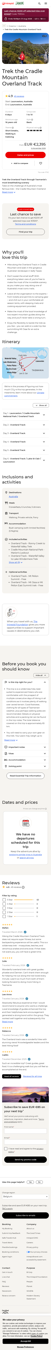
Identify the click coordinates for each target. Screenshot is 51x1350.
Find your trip (25, 232)
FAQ (4, 1282)
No (39, 1182)
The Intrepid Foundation (37, 1277)
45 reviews (19, 96)
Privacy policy (32, 1247)
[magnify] (39, 3)
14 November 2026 (38, 148)
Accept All (26, 1341)
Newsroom (6, 1291)
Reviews (5, 1286)
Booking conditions (10, 1252)
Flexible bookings (9, 1247)
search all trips (27, 857)
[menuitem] (8, 3)
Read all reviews (11, 1076)
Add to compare (21, 163)
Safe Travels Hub (9, 1238)
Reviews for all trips (32, 1076)
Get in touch (7, 1272)
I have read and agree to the (25, 1150)
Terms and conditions (25, 224)
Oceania (12, 26)
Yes (30, 1182)
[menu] (46, 3)
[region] (25, 1333)
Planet (29, 1286)
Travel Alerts (7, 1242)
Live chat (6, 1277)
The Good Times (33, 1233)
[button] (25, 48)
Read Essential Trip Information (25, 775)
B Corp (29, 1272)
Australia (22, 26)
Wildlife (30, 1291)
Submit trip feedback (11, 1233)
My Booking (7, 1228)
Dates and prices (25, 155)
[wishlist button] (41, 163)
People (30, 1282)
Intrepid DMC (32, 1238)
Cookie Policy (36, 1336)
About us (30, 1228)
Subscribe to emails (25, 1215)
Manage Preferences (25, 1347)
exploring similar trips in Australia (25, 854)
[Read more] (4, 25)
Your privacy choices (38, 1252)
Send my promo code (25, 1159)
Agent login (7, 1257)
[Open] (23, 887)
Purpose (31, 1268)
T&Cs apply (7, 1208)
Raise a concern (8, 1296)
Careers (30, 1242)
